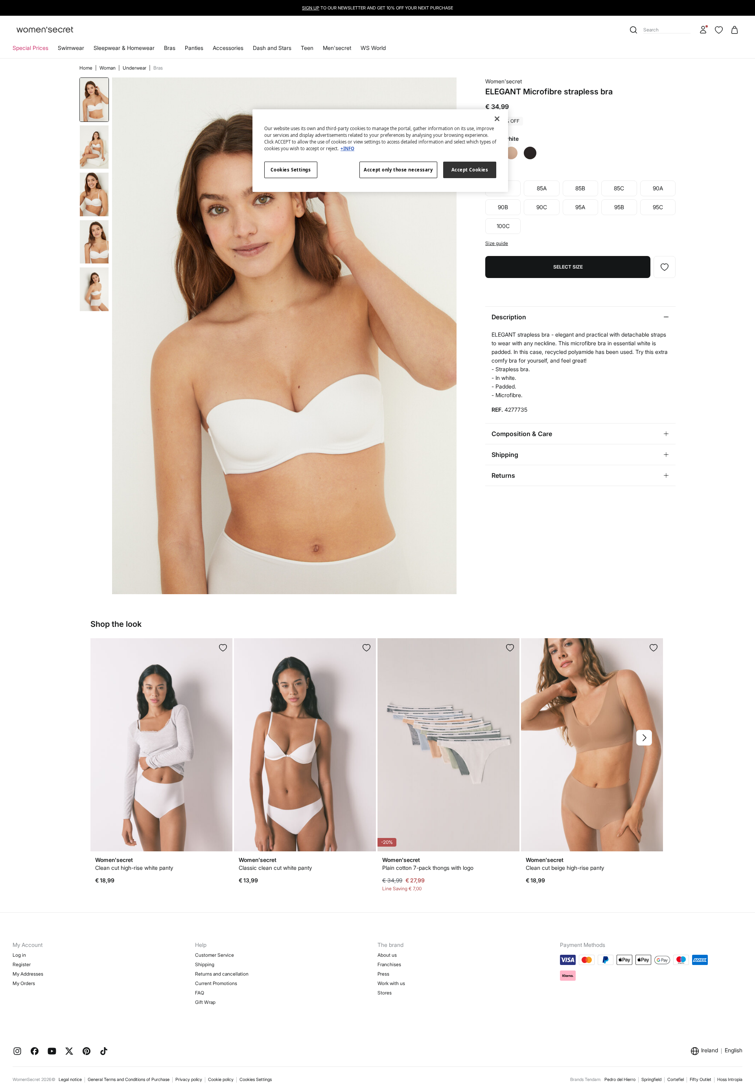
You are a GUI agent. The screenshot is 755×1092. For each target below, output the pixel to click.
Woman (108, 68)
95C (658, 207)
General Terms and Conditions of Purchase (128, 1079)
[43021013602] (653, 647)
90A (658, 188)
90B (503, 207)
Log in (19, 955)
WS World (373, 47)
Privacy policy (188, 1079)
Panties (194, 47)
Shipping (204, 964)
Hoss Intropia (729, 1079)
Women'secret (503, 81)
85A (542, 188)
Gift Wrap (205, 1002)
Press (383, 974)
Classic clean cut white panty (275, 867)
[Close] (497, 118)
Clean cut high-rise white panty (134, 867)
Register (22, 964)
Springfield (651, 1079)
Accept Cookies (469, 170)
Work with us (391, 983)
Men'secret (337, 47)
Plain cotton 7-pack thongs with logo (427, 867)
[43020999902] (366, 647)
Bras (169, 47)
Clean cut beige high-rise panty (565, 867)
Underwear (135, 68)
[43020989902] (223, 647)
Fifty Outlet (700, 1079)
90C (541, 207)
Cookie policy (221, 1079)
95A (580, 207)
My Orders (24, 983)
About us (387, 955)
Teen (307, 47)
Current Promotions (216, 983)
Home (86, 68)
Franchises (389, 964)
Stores (385, 993)
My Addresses (28, 974)
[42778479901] (665, 267)
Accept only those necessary (398, 170)
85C (619, 188)
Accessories (228, 47)
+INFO (347, 148)
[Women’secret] (45, 30)
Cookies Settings (255, 1079)
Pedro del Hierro (619, 1079)
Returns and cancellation (222, 974)
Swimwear (71, 47)
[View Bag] (734, 30)
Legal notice (70, 1079)
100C (503, 226)
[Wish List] (719, 30)
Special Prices (30, 47)
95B (619, 207)
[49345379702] (510, 647)
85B (580, 188)
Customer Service (214, 955)
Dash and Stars (272, 47)
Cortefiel (675, 1079)
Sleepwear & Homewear (124, 47)
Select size (568, 267)
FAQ (199, 993)
